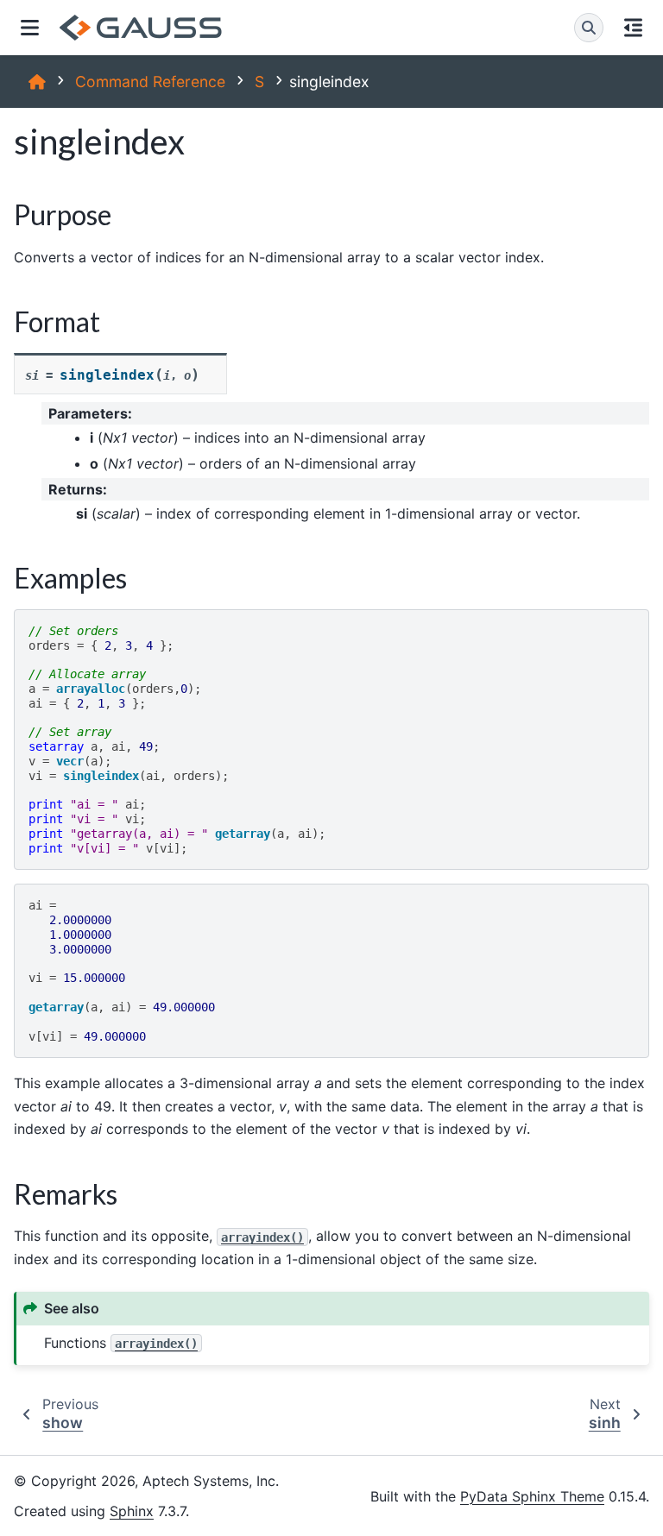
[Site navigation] (30, 27)
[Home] (37, 81)
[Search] (588, 27)
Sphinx (132, 1511)
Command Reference (150, 81)
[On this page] (633, 27)
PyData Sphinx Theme (532, 1496)
